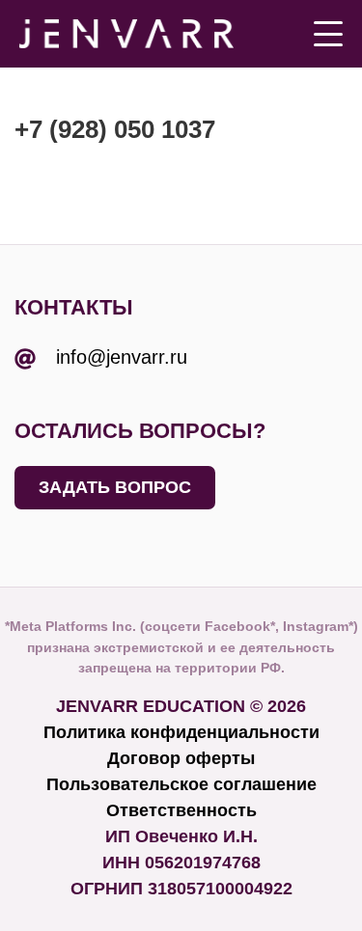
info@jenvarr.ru (121, 357)
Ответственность (181, 810)
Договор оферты (181, 758)
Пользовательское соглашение (181, 784)
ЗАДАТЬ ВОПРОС (115, 487)
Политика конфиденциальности (181, 732)
